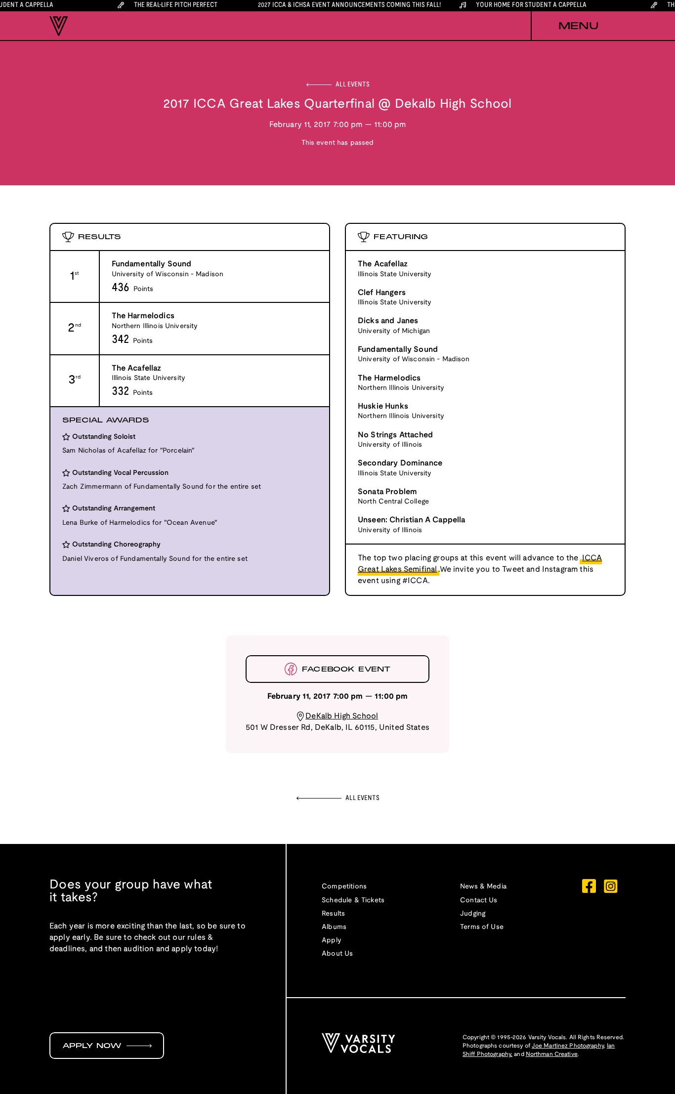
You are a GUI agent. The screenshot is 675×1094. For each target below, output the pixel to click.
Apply (331, 940)
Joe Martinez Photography (568, 1046)
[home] (58, 26)
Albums (334, 927)
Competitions (344, 887)
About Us (337, 954)
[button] (578, 26)
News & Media (483, 887)
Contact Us (479, 900)
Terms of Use (482, 927)
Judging (472, 914)
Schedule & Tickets (353, 900)
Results (333, 914)
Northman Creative (552, 1054)
